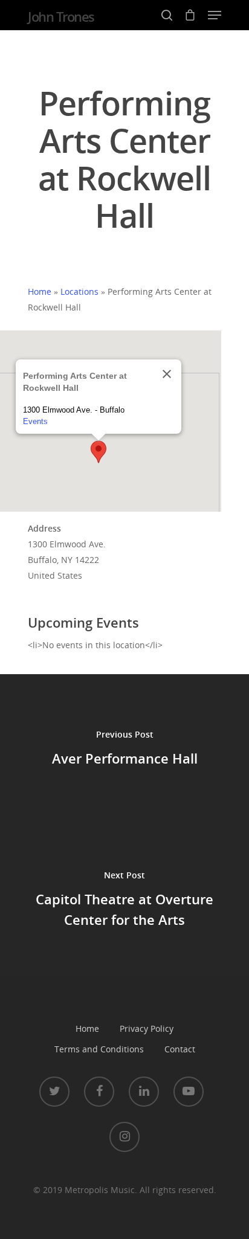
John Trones (61, 16)
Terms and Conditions (99, 1049)
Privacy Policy (146, 1028)
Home (39, 291)
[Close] (166, 373)
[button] (98, 451)
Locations (79, 291)
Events (35, 421)
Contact (179, 1049)
